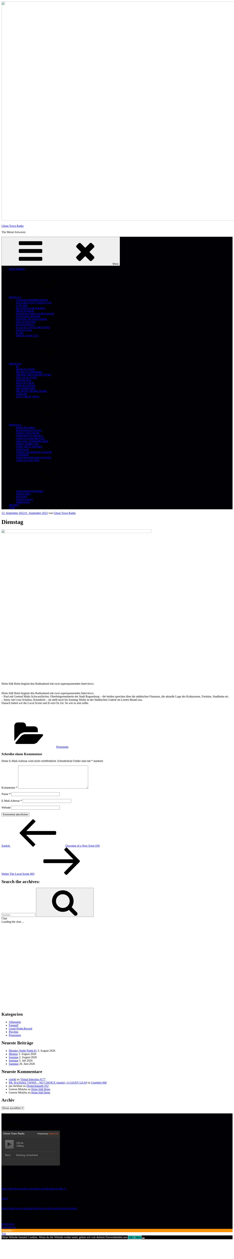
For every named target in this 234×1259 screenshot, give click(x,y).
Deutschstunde (26, 322)
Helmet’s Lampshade (29, 372)
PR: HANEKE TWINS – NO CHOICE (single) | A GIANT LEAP (48, 1082)
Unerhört (22, 455)
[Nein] (143, 1238)
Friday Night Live (27, 335)
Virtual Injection (27, 460)
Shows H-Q (15, 364)
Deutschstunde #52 (38, 1085)
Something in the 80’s (29, 436)
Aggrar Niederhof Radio (32, 300)
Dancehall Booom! (28, 316)
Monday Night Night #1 (23, 1050)
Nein (138, 1237)
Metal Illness (25, 383)
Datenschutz (24, 499)
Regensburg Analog (29, 430)
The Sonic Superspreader (32, 441)
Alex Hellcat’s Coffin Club (33, 303)
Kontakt (21, 497)
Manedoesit (23, 380)
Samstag (13, 1063)
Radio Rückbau (25, 427)
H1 (17, 366)
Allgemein (15, 1022)
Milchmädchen (25, 388)
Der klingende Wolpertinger (35, 314)
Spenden (14, 505)
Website (6, 807)
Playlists (13, 1031)
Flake (20, 333)
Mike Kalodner (25, 386)
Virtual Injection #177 (33, 1079)
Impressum (23, 502)
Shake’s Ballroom (27, 433)
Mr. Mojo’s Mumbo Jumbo (31, 391)
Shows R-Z (15, 425)
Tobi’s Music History (29, 447)
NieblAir (21, 394)
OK (131, 1237)
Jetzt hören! (17, 269)
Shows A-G (15, 297)
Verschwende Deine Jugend (33, 458)
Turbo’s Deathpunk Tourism (34, 452)
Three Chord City (27, 444)
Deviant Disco (25, 325)
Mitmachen (23, 494)
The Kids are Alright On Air (33, 375)
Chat (12, 508)
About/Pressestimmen (30, 491)
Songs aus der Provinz (30, 438)
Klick (4, 1198)
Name (6, 794)
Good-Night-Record (20, 1028)
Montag (13, 1053)
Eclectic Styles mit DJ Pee (33, 327)
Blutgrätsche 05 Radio (30, 308)
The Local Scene (26, 377)
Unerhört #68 (99, 1082)
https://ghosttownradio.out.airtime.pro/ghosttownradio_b (33, 1188)
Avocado (21, 305)
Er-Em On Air (24, 330)
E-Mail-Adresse (11, 800)
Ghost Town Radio (12, 225)
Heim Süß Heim (25, 369)
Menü (115, 264)
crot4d (12, 1079)
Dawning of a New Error (31, 319)
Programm (62, 746)
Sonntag (13, 1057)
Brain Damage (25, 311)
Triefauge (22, 449)
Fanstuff (13, 1025)
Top (3, 1233)
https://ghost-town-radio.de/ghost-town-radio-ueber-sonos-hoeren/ (39, 1208)
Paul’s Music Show (27, 396)
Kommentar (9, 787)
